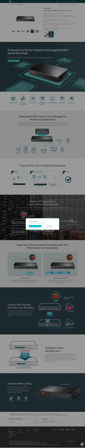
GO (35, 226)
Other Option (49, 226)
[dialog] (42, 224)
